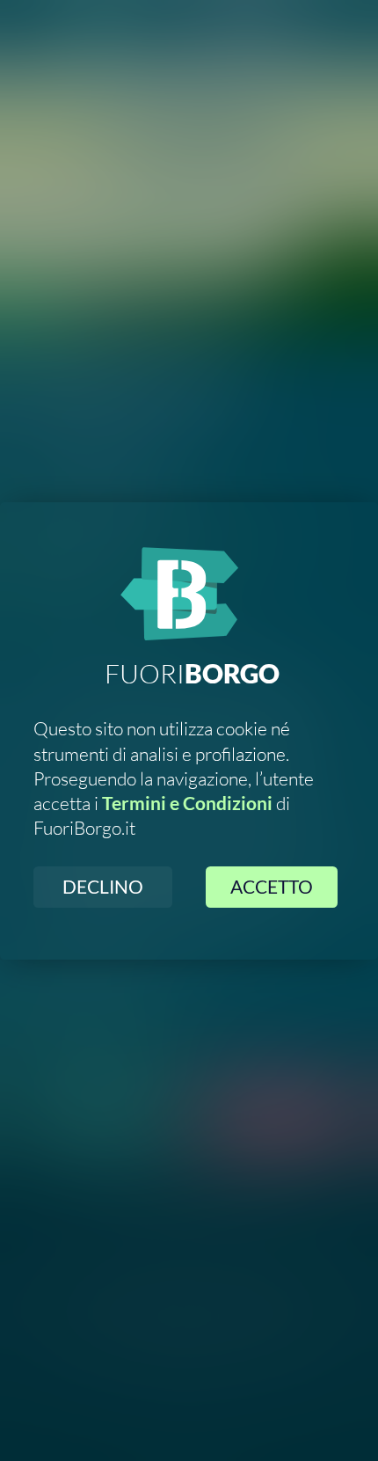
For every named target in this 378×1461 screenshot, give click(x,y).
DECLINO (102, 886)
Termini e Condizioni (187, 803)
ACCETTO (271, 886)
